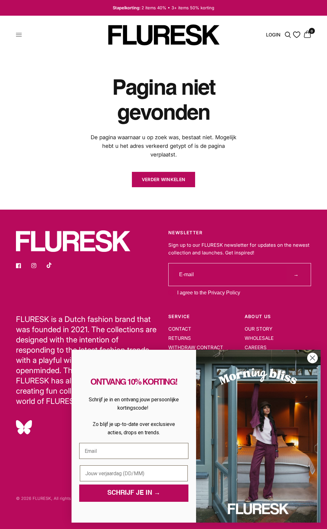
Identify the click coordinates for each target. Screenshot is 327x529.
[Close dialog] (312, 358)
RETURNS (179, 338)
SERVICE (179, 316)
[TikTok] (54, 265)
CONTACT (179, 329)
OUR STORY (258, 329)
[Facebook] (23, 266)
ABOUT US (258, 316)
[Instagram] (38, 266)
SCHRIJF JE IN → (133, 493)
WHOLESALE (259, 338)
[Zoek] (288, 35)
